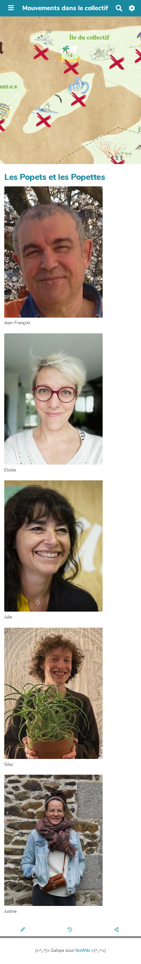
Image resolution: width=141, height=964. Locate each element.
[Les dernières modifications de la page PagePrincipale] (70, 930)
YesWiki (82, 951)
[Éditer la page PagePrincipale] (23, 930)
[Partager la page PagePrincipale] (117, 930)
